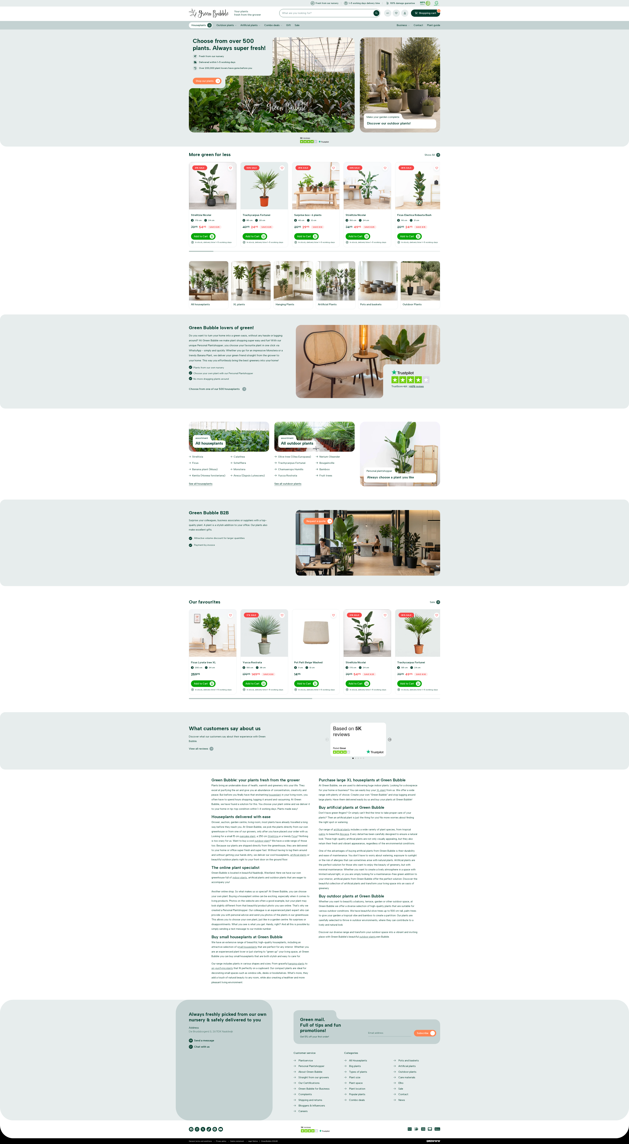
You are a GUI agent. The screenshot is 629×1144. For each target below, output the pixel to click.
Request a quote (315, 521)
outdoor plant (262, 840)
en (387, 13)
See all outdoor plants (287, 483)
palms (322, 834)
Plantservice (305, 1060)
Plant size (354, 1077)
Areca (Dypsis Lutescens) (249, 475)
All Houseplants (358, 1060)
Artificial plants (249, 25)
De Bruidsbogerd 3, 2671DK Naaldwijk (211, 1031)
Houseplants (198, 25)
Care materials (406, 1077)
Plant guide (433, 25)
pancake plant (247, 836)
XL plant (381, 790)
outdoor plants (367, 936)
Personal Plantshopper (311, 1066)
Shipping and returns (310, 1100)
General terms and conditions (200, 1141)
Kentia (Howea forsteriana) (208, 475)
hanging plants (296, 963)
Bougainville (326, 462)
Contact (418, 25)
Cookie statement (237, 1141)
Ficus (195, 462)
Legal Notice (253, 1141)
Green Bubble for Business (314, 1088)
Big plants (355, 1066)
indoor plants (239, 877)
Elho (400, 1082)
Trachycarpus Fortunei (291, 462)
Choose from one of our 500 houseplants (214, 389)
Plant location (357, 1088)
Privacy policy (221, 1141)
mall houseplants (247, 946)
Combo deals (272, 25)
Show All (430, 154)
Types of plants (358, 1071)
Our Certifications (309, 1082)
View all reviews (198, 748)
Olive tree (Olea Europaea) (294, 456)
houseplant (275, 794)
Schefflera (240, 462)
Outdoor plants (225, 25)
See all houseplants (200, 483)
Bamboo (324, 469)
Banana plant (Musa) (205, 469)
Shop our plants (205, 81)
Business (402, 25)
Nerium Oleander (329, 456)
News (401, 1100)
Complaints (305, 1094)
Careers (303, 1111)
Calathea (239, 456)
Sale (297, 25)
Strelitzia (197, 456)
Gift (288, 25)
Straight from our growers (313, 1077)
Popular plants (357, 1094)
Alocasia (344, 834)
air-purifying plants (222, 968)
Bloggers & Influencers (311, 1105)
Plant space (356, 1082)
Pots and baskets (408, 1060)
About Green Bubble (310, 1071)
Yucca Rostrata (287, 475)
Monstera (239, 469)
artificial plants (298, 854)
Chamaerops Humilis (290, 469)
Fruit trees (325, 475)
